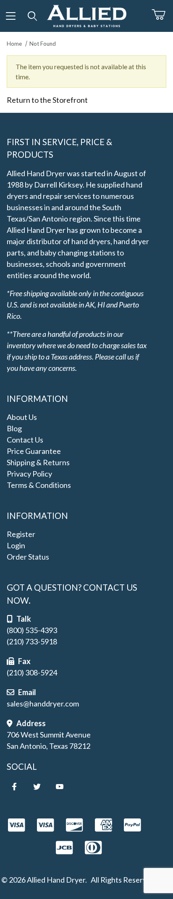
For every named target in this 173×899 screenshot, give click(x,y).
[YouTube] (59, 786)
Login (16, 545)
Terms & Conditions (39, 485)
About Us (22, 417)
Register (21, 534)
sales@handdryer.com (43, 703)
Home (14, 43)
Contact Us (25, 439)
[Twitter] (37, 786)
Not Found (42, 43)
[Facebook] (14, 786)
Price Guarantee (34, 451)
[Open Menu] (11, 16)
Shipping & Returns (38, 462)
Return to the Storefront (47, 99)
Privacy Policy (29, 473)
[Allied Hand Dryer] (86, 14)
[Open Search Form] (33, 16)
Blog (14, 428)
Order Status (28, 556)
